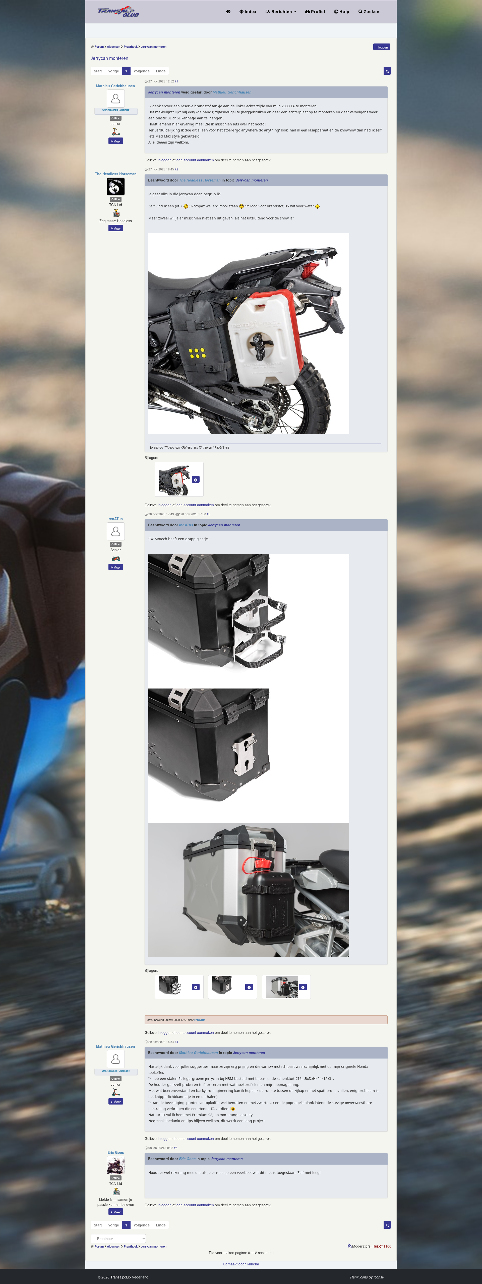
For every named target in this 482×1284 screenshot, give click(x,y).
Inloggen (164, 159)
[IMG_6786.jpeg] (248, 889)
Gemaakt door (235, 1263)
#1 (176, 81)
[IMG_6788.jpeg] (248, 755)
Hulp (343, 11)
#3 (208, 514)
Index (250, 11)
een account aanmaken (195, 159)
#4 (176, 1042)
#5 (175, 1148)
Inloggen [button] (382, 47)
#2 (176, 169)
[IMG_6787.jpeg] (248, 621)
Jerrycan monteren (164, 92)
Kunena (253, 1263)
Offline (115, 118)
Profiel (317, 11)
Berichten (281, 11)
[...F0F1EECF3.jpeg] (248, 333)
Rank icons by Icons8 (367, 1276)
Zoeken (371, 11)
